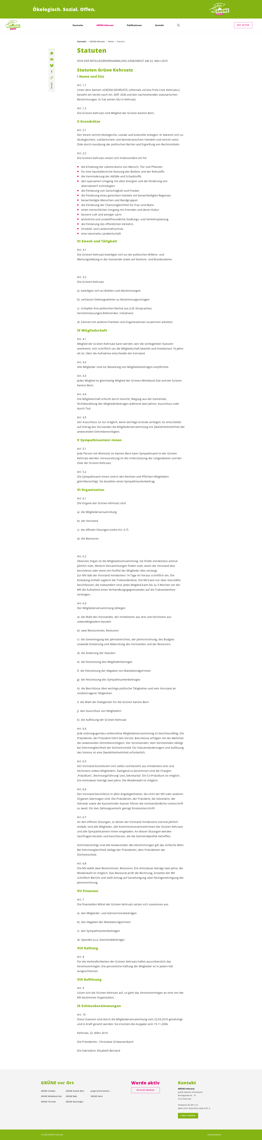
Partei (111, 41)
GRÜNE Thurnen (48, 1101)
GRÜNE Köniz (97, 1096)
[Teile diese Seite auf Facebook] (51, 71)
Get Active (243, 25)
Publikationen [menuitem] (134, 25)
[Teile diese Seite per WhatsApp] (51, 53)
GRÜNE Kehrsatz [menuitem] (105, 25)
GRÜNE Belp (71, 1096)
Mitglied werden (145, 1090)
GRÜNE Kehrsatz (97, 41)
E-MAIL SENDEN (188, 1116)
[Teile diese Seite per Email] (51, 59)
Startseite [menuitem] (78, 25)
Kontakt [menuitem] (159, 25)
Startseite (81, 41)
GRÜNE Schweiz (48, 1091)
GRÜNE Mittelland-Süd (51, 1096)
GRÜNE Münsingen (74, 1101)
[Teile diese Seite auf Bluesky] (51, 65)
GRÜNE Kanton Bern (75, 1091)
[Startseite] (219, 9)
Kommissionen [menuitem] (214, 1134)
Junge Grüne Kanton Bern (101, 1091)
